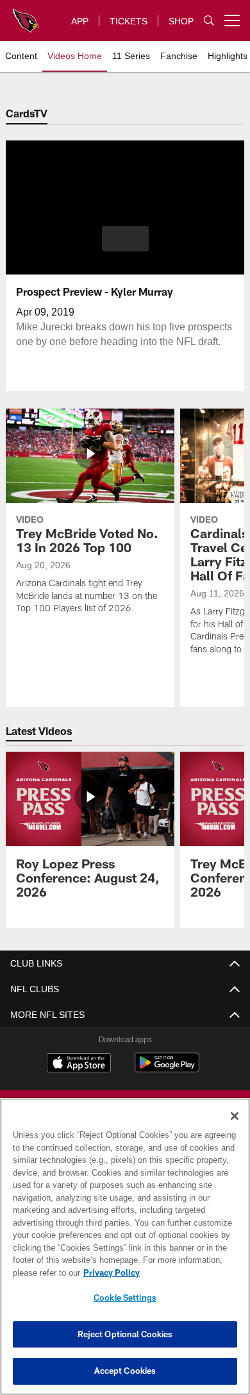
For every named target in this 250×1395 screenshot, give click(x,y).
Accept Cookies (125, 1370)
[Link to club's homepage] (25, 15)
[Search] (209, 21)
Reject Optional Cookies (125, 1334)
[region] (125, 1246)
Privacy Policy (109, 1272)
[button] (125, 238)
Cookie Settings (125, 1297)
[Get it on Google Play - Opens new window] (167, 1069)
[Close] (235, 1116)
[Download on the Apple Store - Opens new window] (79, 1064)
